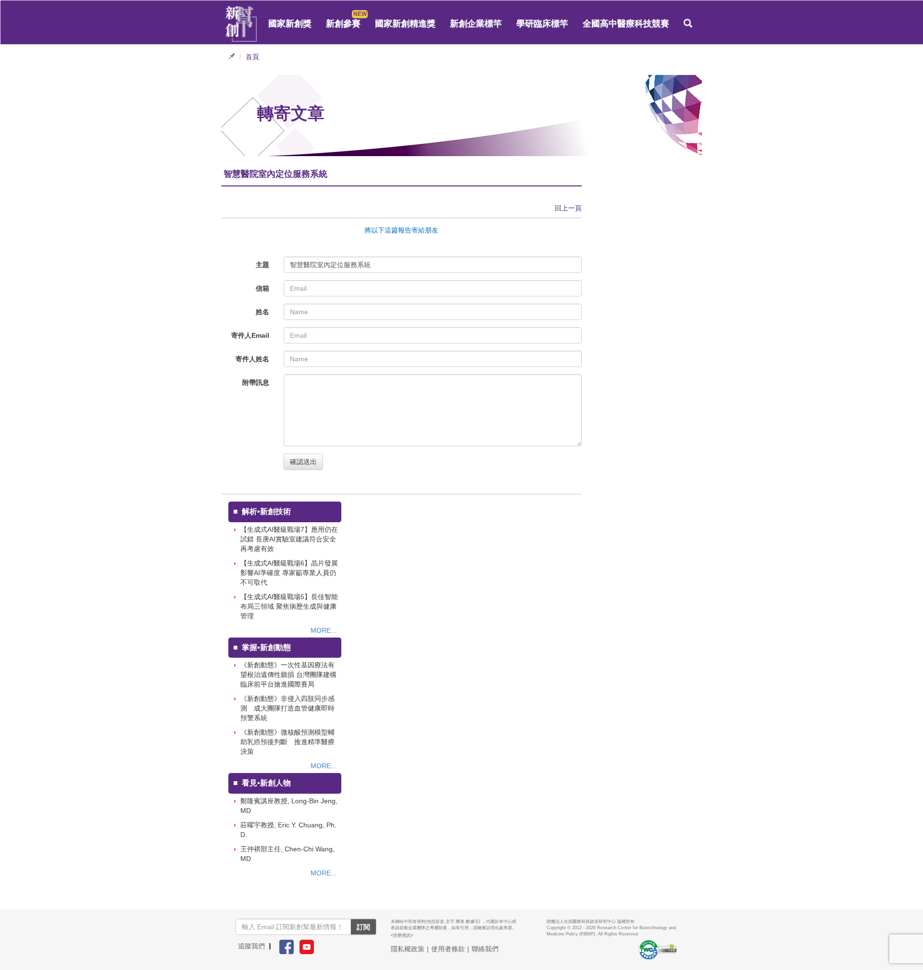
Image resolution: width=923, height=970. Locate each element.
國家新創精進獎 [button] (405, 23)
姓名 (262, 312)
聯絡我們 (485, 949)
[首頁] (241, 24)
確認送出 (303, 462)
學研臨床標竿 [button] (542, 23)
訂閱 (363, 927)
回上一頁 (568, 208)
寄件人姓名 (252, 359)
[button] (687, 23)
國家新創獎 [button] (290, 23)
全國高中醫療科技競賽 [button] (626, 23)
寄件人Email (250, 335)
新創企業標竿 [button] (476, 23)
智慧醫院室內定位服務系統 (330, 265)
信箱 (262, 288)
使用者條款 (448, 949)
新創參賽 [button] (343, 23)
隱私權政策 (407, 949)
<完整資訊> (402, 935)
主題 (262, 265)
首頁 (252, 57)
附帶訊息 (255, 382)
